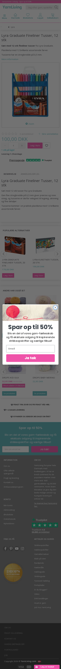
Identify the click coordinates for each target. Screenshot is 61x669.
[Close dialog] (55, 307)
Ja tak (30, 358)
